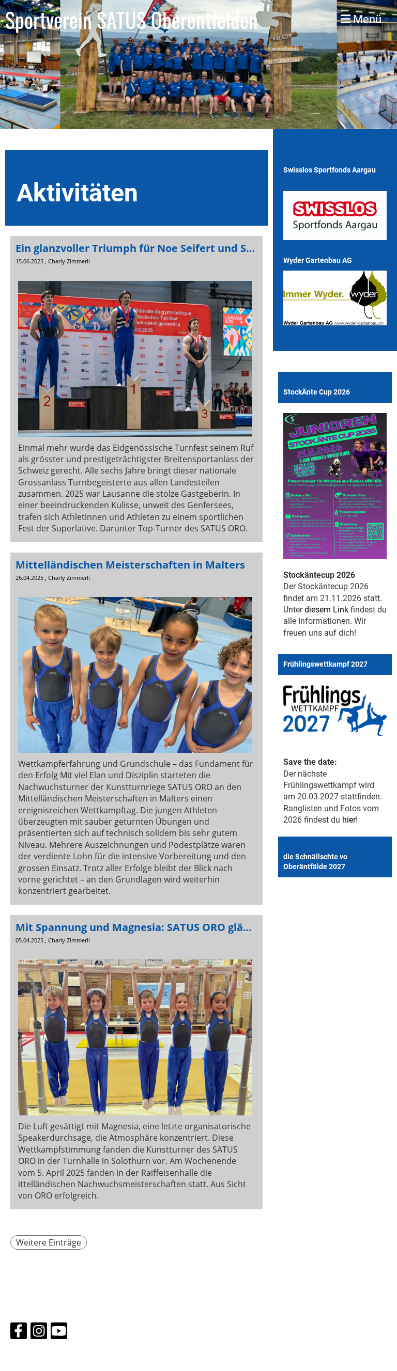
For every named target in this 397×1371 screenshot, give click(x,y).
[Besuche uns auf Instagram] (38, 1333)
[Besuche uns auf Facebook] (18, 1333)
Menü (365, 19)
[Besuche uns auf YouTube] (59, 1333)
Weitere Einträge (48, 1242)
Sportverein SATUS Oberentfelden (131, 19)
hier (349, 820)
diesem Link (326, 609)
